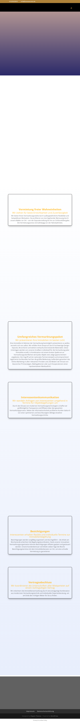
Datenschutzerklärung (45, 711)
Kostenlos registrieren (21, 59)
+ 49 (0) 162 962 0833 (24, 51)
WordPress (54, 716)
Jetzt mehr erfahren (21, 33)
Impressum (30, 711)
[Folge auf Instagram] (42, 692)
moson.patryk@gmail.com (24, 54)
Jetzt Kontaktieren (39, 657)
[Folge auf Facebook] (38, 692)
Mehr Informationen (40, 106)
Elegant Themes (36, 716)
